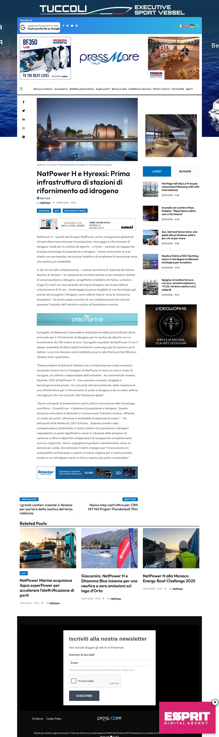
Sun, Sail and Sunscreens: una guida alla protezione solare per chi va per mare (179, 235)
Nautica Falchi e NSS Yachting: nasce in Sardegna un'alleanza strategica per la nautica (180, 259)
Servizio (45, 198)
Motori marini (161, 89)
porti (57, 210)
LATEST (157, 171)
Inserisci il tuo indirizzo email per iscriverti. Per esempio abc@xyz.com (101, 670)
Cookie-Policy (53, 718)
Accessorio (61, 89)
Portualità (178, 89)
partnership (43, 210)
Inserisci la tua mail (81, 654)
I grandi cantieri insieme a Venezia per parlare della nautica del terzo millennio (46, 509)
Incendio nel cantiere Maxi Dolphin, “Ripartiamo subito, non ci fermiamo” (179, 211)
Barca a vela (119, 89)
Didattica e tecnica (139, 89)
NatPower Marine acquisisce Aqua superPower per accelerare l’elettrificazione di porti (47, 588)
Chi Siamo (37, 718)
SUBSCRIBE (84, 695)
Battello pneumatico (82, 89)
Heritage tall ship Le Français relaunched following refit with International (180, 186)
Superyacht (103, 89)
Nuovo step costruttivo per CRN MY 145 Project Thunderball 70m (113, 507)
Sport (189, 89)
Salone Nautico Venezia (75, 210)
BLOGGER (185, 171)
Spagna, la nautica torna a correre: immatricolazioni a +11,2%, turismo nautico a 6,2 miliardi (179, 284)
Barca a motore (43, 89)
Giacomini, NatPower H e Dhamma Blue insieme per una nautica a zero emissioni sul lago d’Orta (109, 583)
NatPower (45, 202)
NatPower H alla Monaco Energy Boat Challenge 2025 (169, 578)
